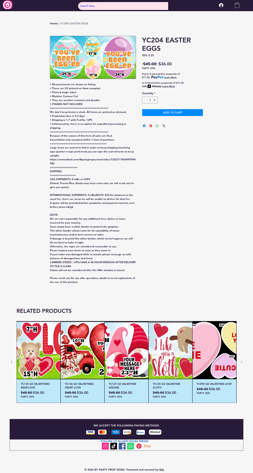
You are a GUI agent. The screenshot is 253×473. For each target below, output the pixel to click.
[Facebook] (122, 446)
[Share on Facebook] (144, 126)
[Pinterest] (139, 446)
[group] (126, 362)
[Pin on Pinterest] (151, 126)
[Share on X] (164, 126)
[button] (237, 5)
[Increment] (154, 100)
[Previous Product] (11, 362)
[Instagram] (105, 446)
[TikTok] (113, 446)
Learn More (170, 77)
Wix (161, 469)
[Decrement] (145, 100)
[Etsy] (147, 446)
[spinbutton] (149, 100)
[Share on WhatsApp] (157, 126)
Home (54, 23)
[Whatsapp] (130, 446)
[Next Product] (241, 362)
